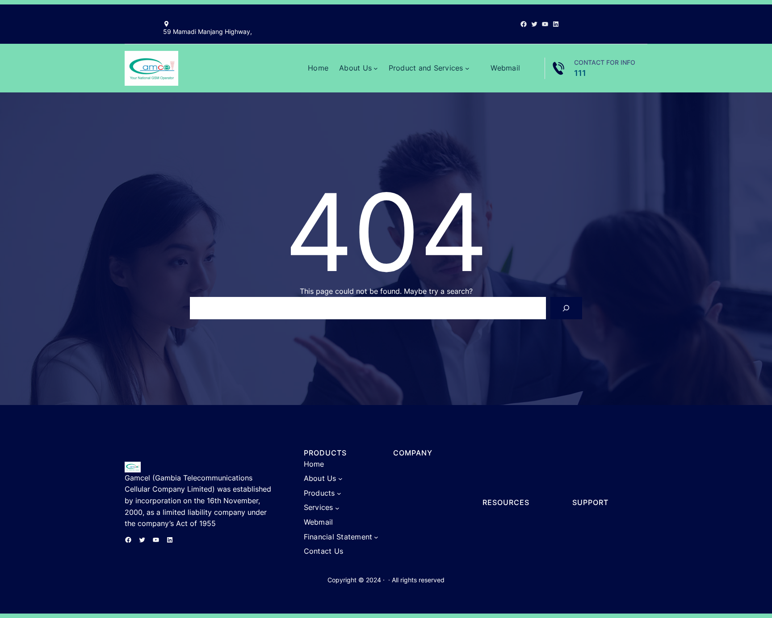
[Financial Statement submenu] (376, 537)
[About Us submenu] (375, 68)
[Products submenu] (339, 493)
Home (318, 67)
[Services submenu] (337, 507)
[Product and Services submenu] (467, 68)
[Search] (566, 308)
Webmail (505, 67)
